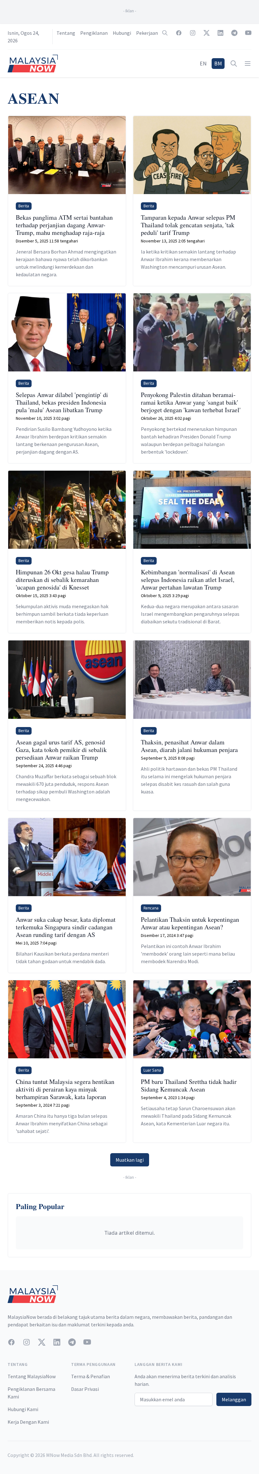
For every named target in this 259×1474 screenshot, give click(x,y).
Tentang (66, 33)
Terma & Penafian (90, 1376)
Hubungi (122, 33)
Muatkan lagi (130, 1160)
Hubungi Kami (23, 1409)
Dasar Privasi (85, 1389)
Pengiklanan (94, 33)
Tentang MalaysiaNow (32, 1376)
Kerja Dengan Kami (28, 1422)
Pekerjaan (147, 33)
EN (203, 63)
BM (218, 63)
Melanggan (234, 1399)
